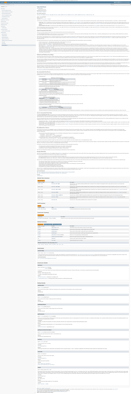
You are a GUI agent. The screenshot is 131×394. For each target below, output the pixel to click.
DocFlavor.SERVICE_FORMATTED (76, 14)
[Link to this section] (54, 54)
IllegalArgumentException (43, 278)
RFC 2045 (75, 22)
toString (53, 240)
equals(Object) (4, 45)
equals (53, 227)
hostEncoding (4, 27)
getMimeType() (4, 34)
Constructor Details (4, 29)
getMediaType (54, 231)
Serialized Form (40, 175)
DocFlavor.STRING (85, 14)
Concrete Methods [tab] (57, 224)
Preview (13, 2)
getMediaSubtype (55, 229)
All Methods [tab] (40, 224)
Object (55, 227)
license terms (76, 0)
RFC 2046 (81, 22)
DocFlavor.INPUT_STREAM (58, 14)
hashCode (53, 238)
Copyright (38, 390)
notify (50, 244)
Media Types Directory (74, 37)
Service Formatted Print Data (6, 15)
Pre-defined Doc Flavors (6, 16)
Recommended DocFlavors (6, 13)
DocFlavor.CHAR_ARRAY (49, 14)
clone (39, 244)
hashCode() (4, 43)
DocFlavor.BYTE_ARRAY (41, 14)
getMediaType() (4, 35)
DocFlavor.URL (91, 14)
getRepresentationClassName (57, 236)
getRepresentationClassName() (7, 40)
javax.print (8, 4)
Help (28, 2)
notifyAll (54, 244)
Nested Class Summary (5, 19)
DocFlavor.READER (67, 14)
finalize (42, 244)
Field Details (3, 26)
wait (57, 244)
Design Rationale (5, 18)
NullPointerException (42, 326)
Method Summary (4, 24)
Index (23, 2)
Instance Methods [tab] (48, 224)
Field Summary (3, 21)
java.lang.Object (40, 8)
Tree (10, 2)
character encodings (99, 23)
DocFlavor (13, 4)
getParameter (54, 234)
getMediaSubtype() (5, 37)
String (43, 218)
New (16, 2)
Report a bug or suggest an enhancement (43, 388)
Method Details (3, 32)
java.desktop (2, 4)
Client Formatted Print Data (6, 10)
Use (8, 2)
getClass (46, 244)
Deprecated (19, 2)
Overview (2, 2)
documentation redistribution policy (61, 391)
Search (25, 2)
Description (3, 8)
